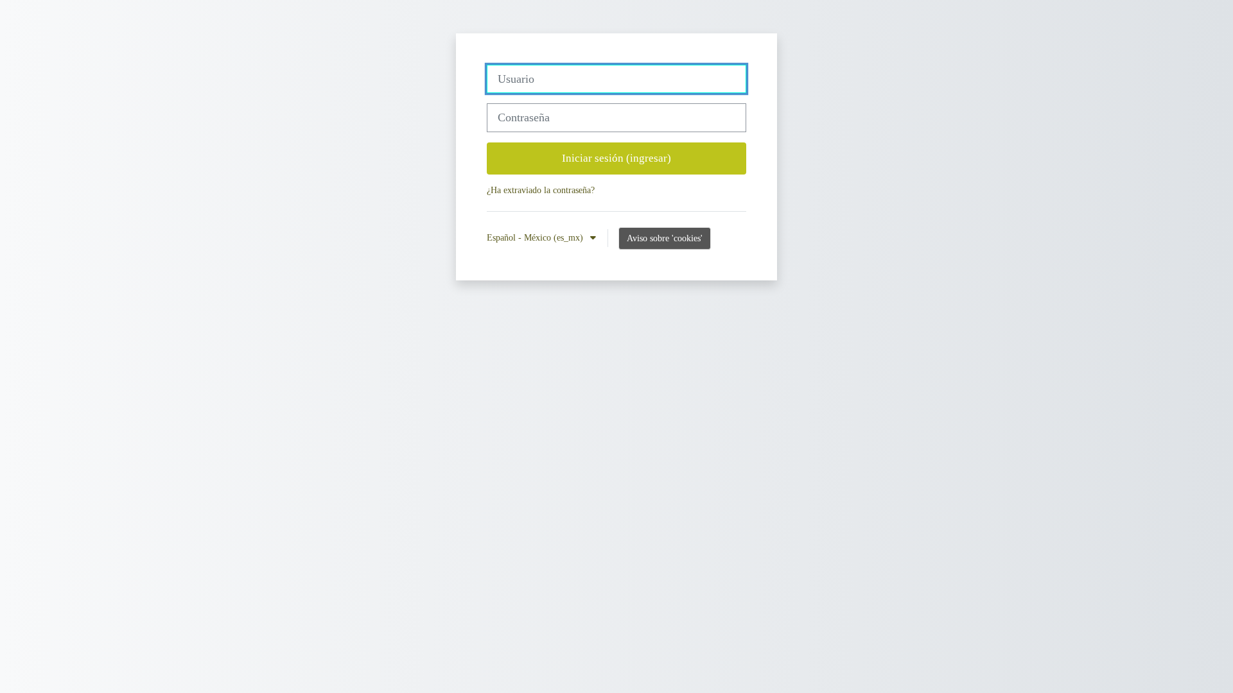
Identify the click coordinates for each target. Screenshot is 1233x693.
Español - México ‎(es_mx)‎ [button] (536, 237)
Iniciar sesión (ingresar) (616, 158)
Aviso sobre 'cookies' (665, 238)
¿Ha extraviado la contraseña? (541, 190)
